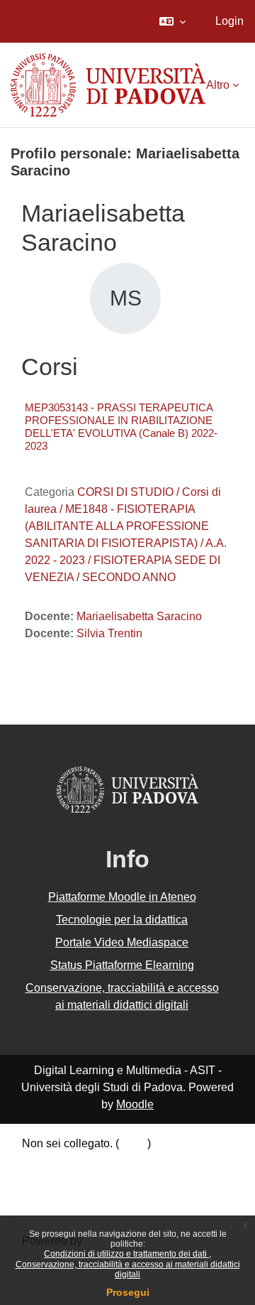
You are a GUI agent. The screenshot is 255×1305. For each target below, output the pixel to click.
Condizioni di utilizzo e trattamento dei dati (126, 1254)
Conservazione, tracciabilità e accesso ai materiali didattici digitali (128, 1269)
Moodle (135, 1104)
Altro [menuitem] (218, 85)
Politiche (44, 1181)
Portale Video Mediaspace (121, 942)
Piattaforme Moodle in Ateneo (122, 897)
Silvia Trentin (109, 633)
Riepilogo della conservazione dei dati (118, 1163)
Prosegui (127, 1292)
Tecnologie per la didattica (122, 920)
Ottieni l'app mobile (70, 1199)
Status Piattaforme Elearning (122, 965)
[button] (172, 21)
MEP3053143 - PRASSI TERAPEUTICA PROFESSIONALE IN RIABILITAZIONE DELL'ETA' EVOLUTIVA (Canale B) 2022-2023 (121, 426)
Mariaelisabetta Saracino (139, 616)
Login (229, 21)
